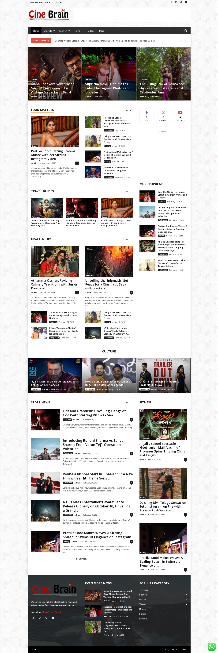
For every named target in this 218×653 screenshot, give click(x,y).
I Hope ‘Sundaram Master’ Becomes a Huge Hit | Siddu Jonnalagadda (63, 331)
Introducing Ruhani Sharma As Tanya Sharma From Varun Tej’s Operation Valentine (172, 212)
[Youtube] (186, 2)
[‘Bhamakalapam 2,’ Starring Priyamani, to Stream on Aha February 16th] (47, 208)
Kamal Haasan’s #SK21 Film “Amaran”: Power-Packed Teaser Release (171, 263)
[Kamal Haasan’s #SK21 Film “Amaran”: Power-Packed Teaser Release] (147, 265)
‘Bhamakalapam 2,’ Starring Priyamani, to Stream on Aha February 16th (45, 223)
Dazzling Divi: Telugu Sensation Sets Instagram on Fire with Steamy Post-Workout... (162, 506)
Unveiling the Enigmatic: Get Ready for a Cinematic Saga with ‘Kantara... (106, 284)
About (48, 2)
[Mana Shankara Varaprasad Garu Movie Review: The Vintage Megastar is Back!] (55, 78)
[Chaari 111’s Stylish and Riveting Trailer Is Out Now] (163, 375)
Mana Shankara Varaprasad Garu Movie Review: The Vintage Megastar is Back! (53, 88)
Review (34, 79)
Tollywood (144, 79)
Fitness (142, 614)
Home (36, 30)
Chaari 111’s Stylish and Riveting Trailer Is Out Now (159, 383)
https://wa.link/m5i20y (52, 612)
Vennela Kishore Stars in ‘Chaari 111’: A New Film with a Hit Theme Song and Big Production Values (104, 40)
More (101, 30)
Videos (91, 30)
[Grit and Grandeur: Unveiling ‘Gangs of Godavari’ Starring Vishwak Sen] (82, 208)
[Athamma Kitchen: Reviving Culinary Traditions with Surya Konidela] (55, 261)
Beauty (34, 146)
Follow (163, 111)
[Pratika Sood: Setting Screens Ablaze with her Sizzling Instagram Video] (55, 131)
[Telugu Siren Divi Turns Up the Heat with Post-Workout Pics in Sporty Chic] (93, 141)
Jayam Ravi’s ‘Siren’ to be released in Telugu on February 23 (116, 170)
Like (146, 111)
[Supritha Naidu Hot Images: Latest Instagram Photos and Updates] (109, 78)
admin (34, 96)
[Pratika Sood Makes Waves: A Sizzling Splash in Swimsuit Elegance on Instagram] (93, 156)
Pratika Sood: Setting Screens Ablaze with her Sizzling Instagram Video (53, 155)
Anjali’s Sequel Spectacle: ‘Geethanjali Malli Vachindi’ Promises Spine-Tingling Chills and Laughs (172, 246)
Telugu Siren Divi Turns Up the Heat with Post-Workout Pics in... (118, 139)
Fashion (63, 30)
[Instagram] (176, 2)
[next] (185, 40)
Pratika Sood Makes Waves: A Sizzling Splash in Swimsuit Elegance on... (118, 155)
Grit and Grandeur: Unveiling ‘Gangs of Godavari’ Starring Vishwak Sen (81, 223)
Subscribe (180, 111)
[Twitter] (181, 2)
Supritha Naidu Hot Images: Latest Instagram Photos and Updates (108, 88)
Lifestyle (48, 30)
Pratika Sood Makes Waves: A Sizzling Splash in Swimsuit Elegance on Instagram (97, 535)
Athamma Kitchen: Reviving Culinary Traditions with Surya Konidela (54, 284)
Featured (70, 217)
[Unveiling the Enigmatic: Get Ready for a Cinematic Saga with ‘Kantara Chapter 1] (109, 261)
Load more (81, 559)
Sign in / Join (36, 2)
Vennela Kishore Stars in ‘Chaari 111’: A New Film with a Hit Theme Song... (98, 476)
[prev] (181, 40)
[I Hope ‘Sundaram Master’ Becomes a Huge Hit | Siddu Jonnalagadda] (39, 333)
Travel (77, 30)
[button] (185, 30)
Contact (58, 2)
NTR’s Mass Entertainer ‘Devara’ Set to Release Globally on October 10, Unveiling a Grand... (97, 506)
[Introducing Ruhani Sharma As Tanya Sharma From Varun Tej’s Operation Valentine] (147, 212)
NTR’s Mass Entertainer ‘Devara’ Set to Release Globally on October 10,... (116, 331)
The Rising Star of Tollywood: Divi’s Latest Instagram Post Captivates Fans (162, 88)
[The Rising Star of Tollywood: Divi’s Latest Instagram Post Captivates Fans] (163, 78)
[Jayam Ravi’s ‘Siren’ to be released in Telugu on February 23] (93, 172)
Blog (167, 649)
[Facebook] (171, 2)
